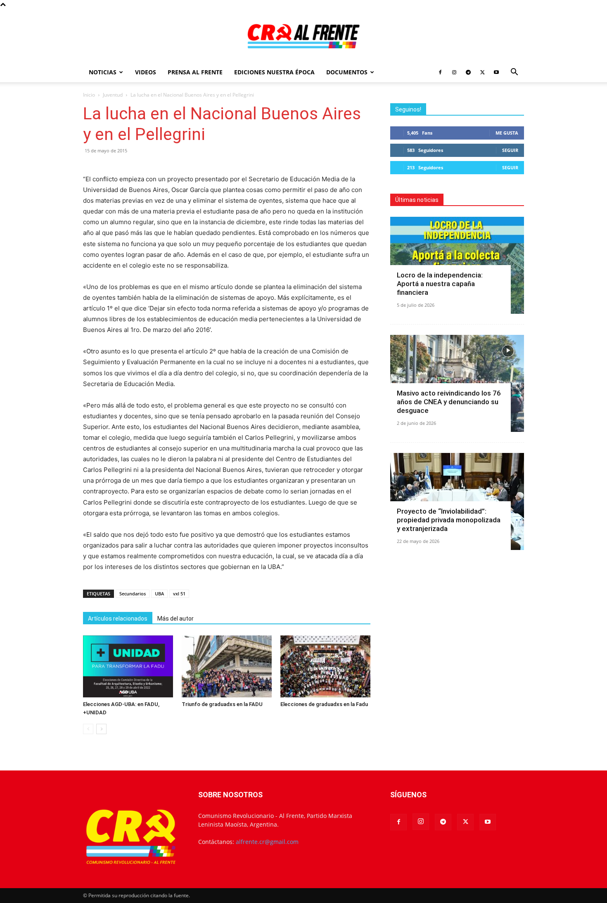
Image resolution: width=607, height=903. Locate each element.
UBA (159, 593)
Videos (145, 72)
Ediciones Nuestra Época (274, 72)
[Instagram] (454, 72)
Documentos (347, 72)
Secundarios (132, 593)
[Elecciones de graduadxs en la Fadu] (325, 666)
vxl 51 (179, 593)
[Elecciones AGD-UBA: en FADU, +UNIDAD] (128, 666)
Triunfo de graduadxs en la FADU (222, 704)
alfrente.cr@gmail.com (267, 842)
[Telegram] (468, 72)
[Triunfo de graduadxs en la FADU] (227, 666)
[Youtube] (496, 72)
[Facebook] (440, 72)
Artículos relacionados (117, 618)
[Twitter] (482, 72)
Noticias (102, 72)
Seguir (510, 150)
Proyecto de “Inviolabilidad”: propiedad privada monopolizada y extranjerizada (448, 520)
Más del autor (175, 618)
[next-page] (101, 729)
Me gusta (507, 133)
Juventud (113, 94)
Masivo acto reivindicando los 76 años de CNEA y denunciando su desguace (449, 402)
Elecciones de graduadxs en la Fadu (324, 704)
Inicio (89, 94)
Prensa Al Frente (195, 72)
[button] (514, 73)
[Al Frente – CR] (303, 36)
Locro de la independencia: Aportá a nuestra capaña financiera (440, 283)
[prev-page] (88, 729)
